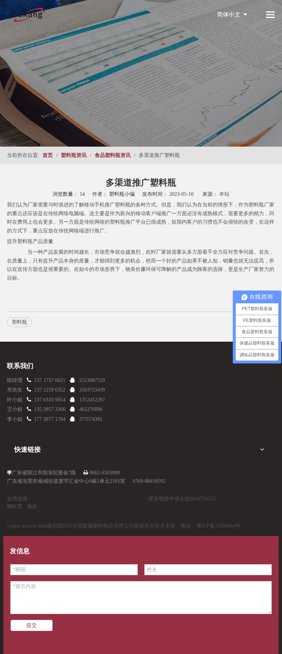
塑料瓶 (122, 204)
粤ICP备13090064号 (218, 526)
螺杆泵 (14, 506)
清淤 (32, 506)
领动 (185, 526)
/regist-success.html (27, 526)
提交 (31, 625)
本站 (224, 194)
